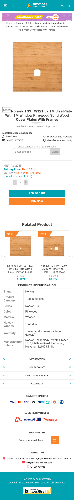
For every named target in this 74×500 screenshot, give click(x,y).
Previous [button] (4, 256)
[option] (20, 256)
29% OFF (11, 234)
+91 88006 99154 (37, 467)
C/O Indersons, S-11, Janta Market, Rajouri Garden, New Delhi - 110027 (38, 458)
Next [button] (69, 256)
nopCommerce (43, 479)
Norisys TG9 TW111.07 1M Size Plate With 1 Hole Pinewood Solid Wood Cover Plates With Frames (20, 272)
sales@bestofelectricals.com (38, 463)
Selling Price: (12, 169)
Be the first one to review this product (37, 126)
